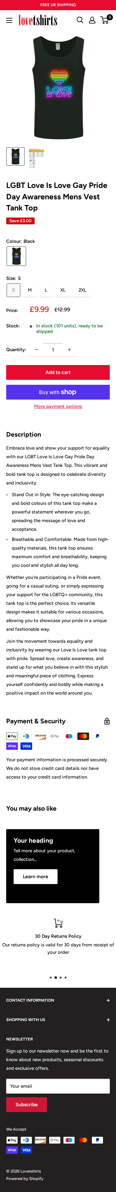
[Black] (16, 256)
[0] (105, 20)
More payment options (58, 406)
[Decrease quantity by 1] (36, 349)
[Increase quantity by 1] (69, 349)
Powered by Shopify (24, 1178)
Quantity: (16, 349)
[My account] (92, 20)
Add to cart (58, 372)
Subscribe (26, 1104)
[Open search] (80, 20)
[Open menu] (9, 20)
